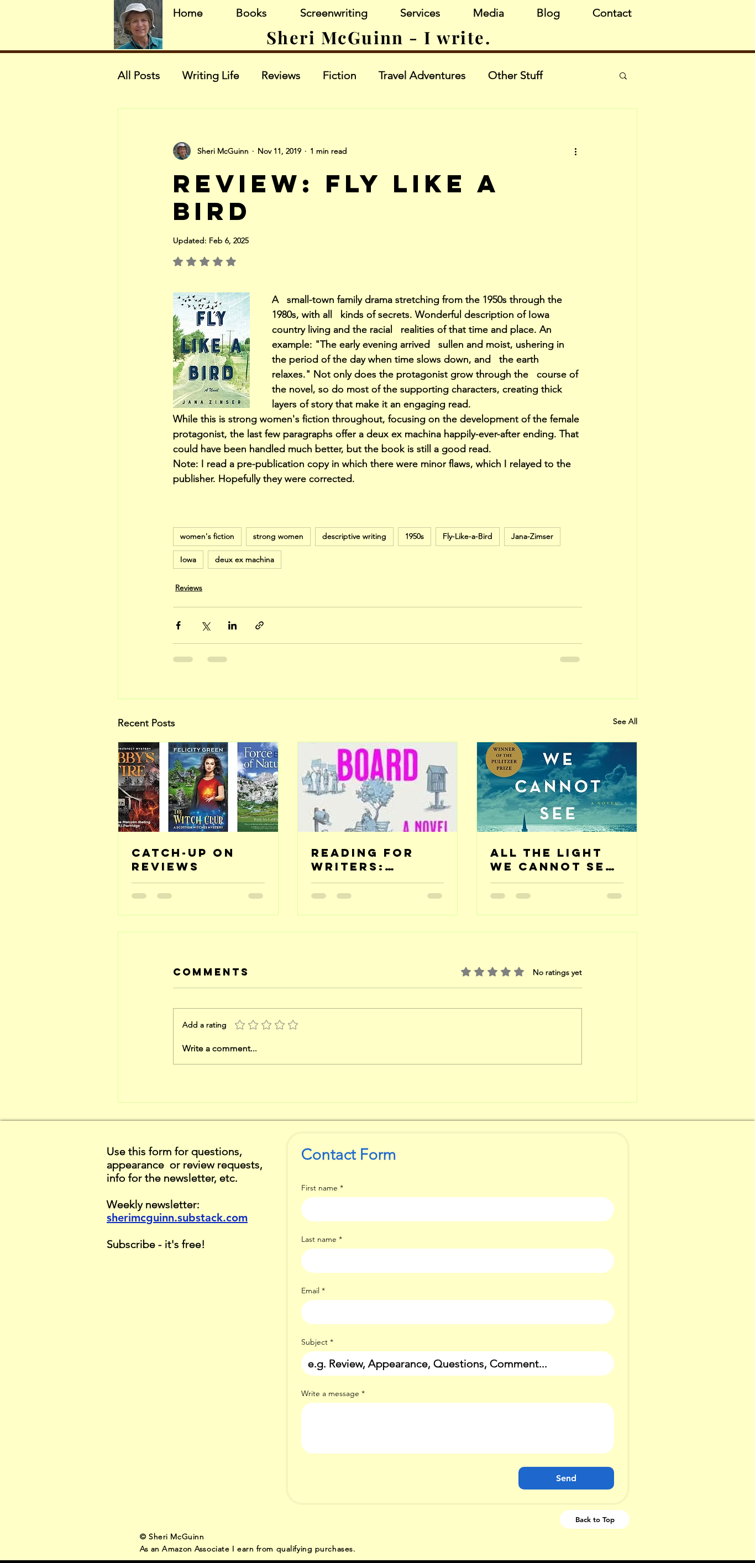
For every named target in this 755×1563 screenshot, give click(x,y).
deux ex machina (244, 559)
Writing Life (210, 75)
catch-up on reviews (183, 859)
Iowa (188, 559)
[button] (623, 75)
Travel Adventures (422, 75)
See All (625, 721)
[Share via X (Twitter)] (205, 625)
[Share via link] (259, 625)
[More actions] (575, 151)
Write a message (333, 1393)
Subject (317, 1342)
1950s (414, 536)
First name (322, 1188)
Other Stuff (515, 75)
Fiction (339, 75)
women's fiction (207, 536)
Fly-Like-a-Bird (467, 536)
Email (313, 1290)
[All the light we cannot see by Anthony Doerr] (557, 787)
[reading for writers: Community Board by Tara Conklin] (378, 787)
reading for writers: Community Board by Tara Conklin (371, 859)
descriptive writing (354, 536)
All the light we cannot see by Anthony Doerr (552, 859)
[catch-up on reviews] (198, 787)
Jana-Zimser (532, 536)
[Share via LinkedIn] (232, 625)
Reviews (281, 75)
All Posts (139, 75)
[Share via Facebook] (178, 625)
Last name (321, 1239)
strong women (278, 536)
